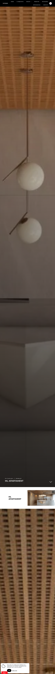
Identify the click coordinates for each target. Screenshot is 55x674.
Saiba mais (14, 670)
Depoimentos (36, 4)
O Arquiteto (20, 1)
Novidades (45, 1)
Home (12, 1)
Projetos (36, 1)
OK (9, 670)
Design (28, 1)
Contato (45, 4)
